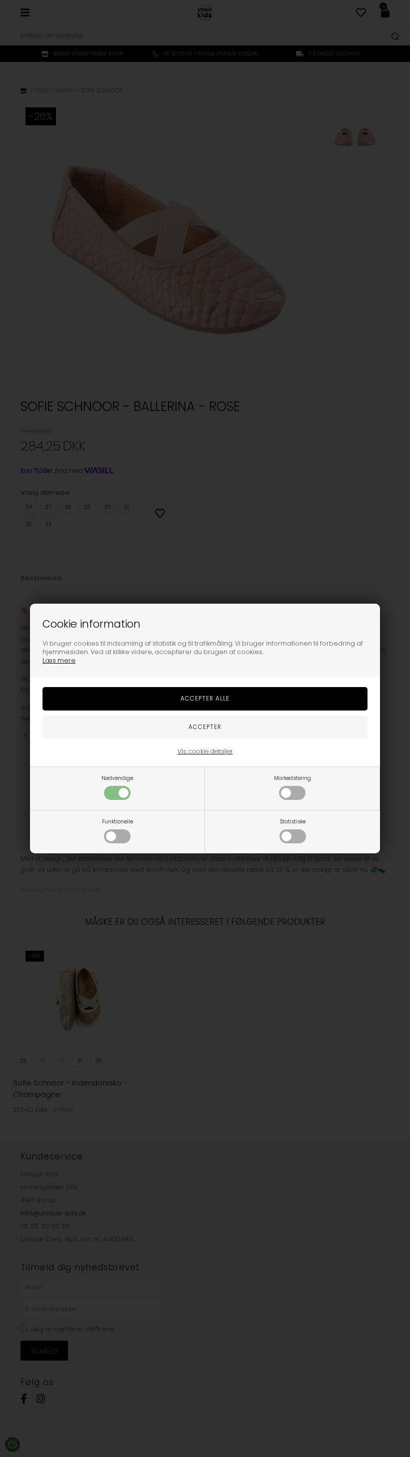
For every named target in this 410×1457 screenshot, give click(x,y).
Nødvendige (117, 778)
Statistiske (293, 821)
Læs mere (59, 660)
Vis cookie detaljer (205, 751)
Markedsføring (292, 778)
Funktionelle (117, 821)
